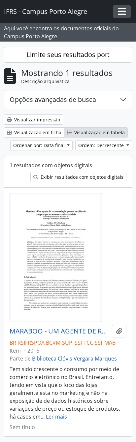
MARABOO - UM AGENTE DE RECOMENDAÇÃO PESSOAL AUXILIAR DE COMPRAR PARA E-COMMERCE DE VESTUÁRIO (59, 331)
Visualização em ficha (37, 132)
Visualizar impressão (36, 119)
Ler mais (56, 416)
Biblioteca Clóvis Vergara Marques (74, 358)
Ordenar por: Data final (39, 145)
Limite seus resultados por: (68, 54)
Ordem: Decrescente (101, 145)
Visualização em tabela (99, 132)
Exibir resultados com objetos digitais (81, 177)
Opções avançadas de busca (53, 99)
